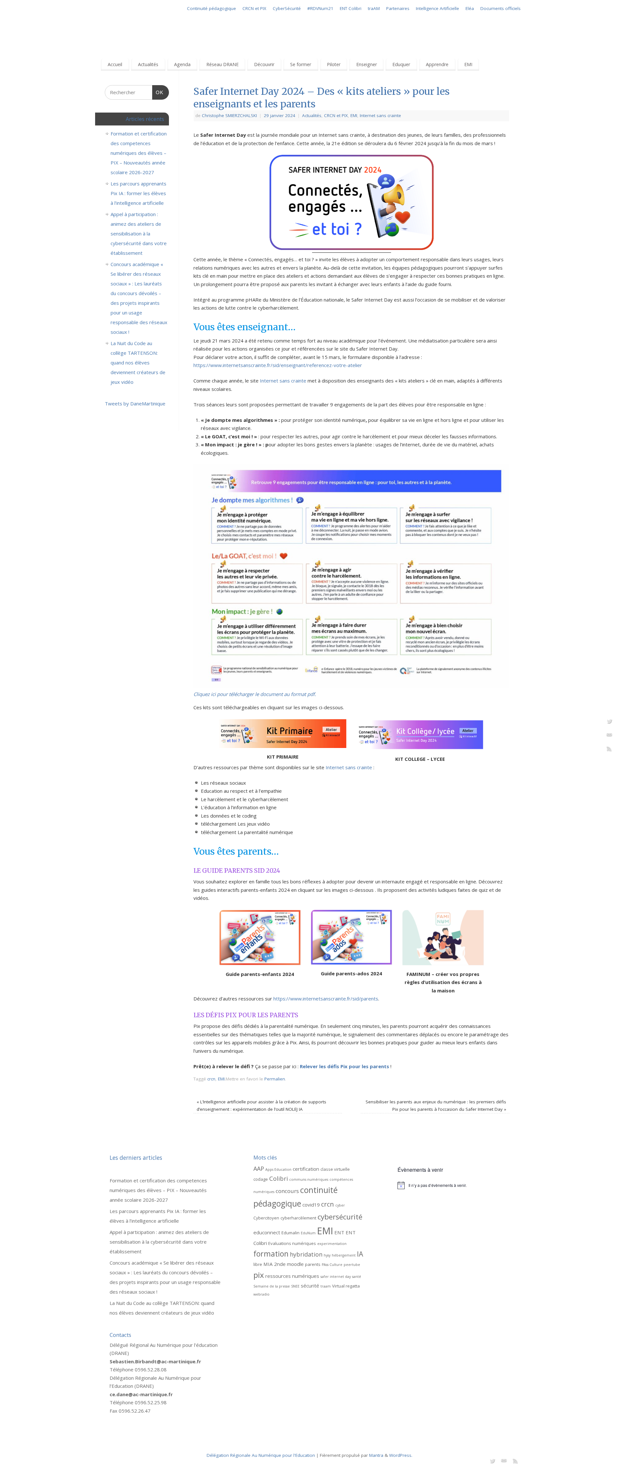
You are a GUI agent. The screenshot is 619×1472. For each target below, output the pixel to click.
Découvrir (264, 64)
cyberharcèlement (298, 1218)
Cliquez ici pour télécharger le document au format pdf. (254, 694)
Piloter (333, 64)
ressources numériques (292, 1276)
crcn (211, 1079)
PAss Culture (332, 1264)
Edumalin (290, 1233)
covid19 (311, 1204)
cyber (340, 1205)
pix (258, 1274)
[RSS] (609, 750)
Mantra (376, 1455)
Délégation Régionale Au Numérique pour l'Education (261, 1455)
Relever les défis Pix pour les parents (344, 1066)
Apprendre (437, 64)
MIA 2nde (274, 1264)
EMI (468, 64)
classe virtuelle (335, 1169)
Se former (300, 64)
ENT (339, 1232)
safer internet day (335, 1276)
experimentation (332, 1243)
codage (260, 1179)
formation (271, 1253)
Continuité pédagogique (211, 8)
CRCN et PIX (254, 8)
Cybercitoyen (266, 1218)
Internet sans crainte (380, 115)
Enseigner (366, 64)
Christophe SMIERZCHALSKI (229, 115)
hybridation (306, 1254)
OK (158, 92)
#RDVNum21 (320, 8)
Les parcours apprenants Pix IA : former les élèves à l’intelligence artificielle (138, 193)
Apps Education (278, 1169)
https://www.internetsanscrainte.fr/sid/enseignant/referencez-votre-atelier (277, 365)
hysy (327, 1255)
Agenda (182, 64)
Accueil (115, 64)
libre (257, 1264)
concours (287, 1191)
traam (325, 1286)
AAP (258, 1168)
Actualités (148, 64)
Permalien (274, 1079)
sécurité (310, 1285)
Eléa (470, 8)
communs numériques (308, 1179)
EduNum (308, 1233)
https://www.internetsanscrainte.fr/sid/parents (325, 998)
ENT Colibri (350, 8)
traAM (374, 8)
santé (356, 1276)
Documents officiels (500, 8)
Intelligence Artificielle (437, 8)
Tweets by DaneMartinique (135, 403)
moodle (295, 1264)
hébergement (344, 1255)
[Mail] (609, 736)
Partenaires (397, 8)
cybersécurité (340, 1217)
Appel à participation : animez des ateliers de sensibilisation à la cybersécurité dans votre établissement (139, 233)
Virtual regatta (346, 1286)
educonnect (266, 1232)
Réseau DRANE (222, 64)
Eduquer (401, 64)
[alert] (453, 1185)
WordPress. (400, 1455)
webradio (261, 1294)
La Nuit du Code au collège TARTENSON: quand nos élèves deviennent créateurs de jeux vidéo (138, 362)
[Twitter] (609, 722)
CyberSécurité (287, 8)
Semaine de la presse (271, 1286)
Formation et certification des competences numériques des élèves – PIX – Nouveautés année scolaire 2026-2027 (139, 152)
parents (312, 1264)
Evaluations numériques (292, 1243)
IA (360, 1253)
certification (306, 1169)
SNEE (295, 1286)
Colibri (278, 1178)
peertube (352, 1264)
